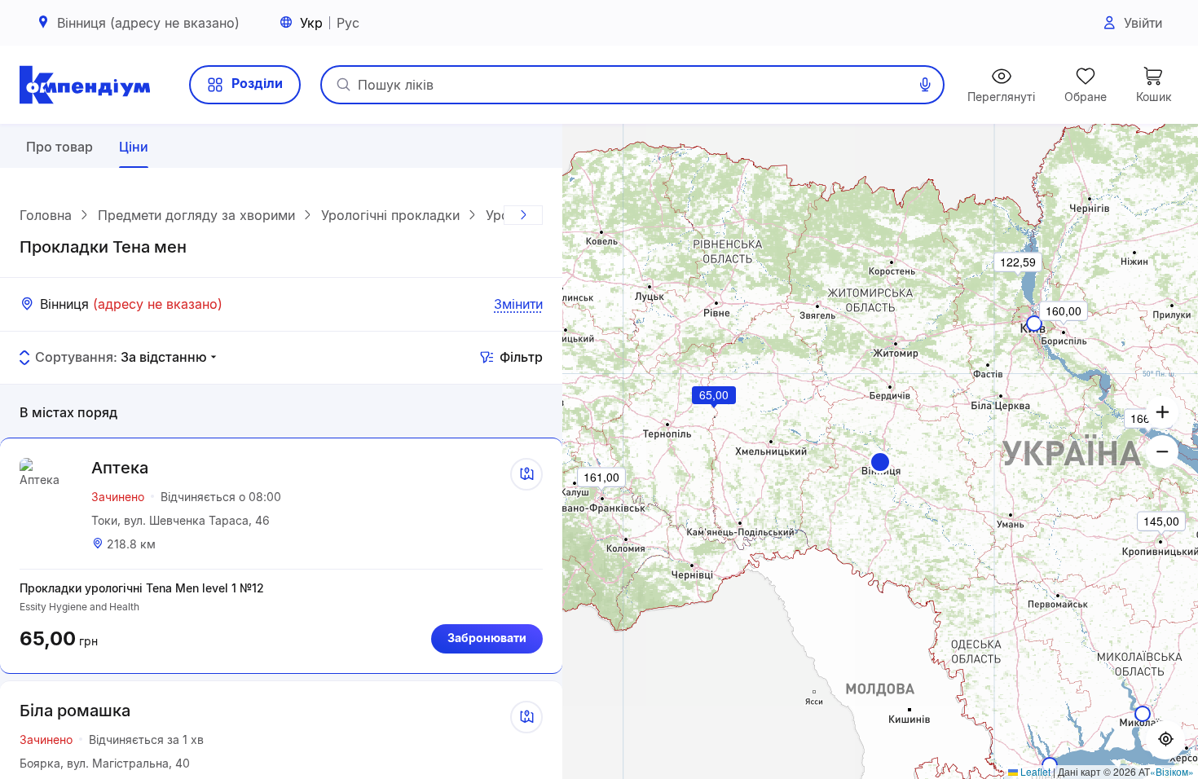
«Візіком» (1172, 771)
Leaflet (1034, 771)
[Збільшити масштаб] (1162, 412)
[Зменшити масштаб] (1162, 451)
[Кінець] (523, 215)
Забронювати (486, 638)
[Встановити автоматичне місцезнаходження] (1165, 739)
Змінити (518, 304)
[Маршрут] (526, 474)
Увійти (1143, 23)
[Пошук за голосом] (925, 84)
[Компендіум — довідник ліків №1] (85, 84)
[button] (880, 462)
